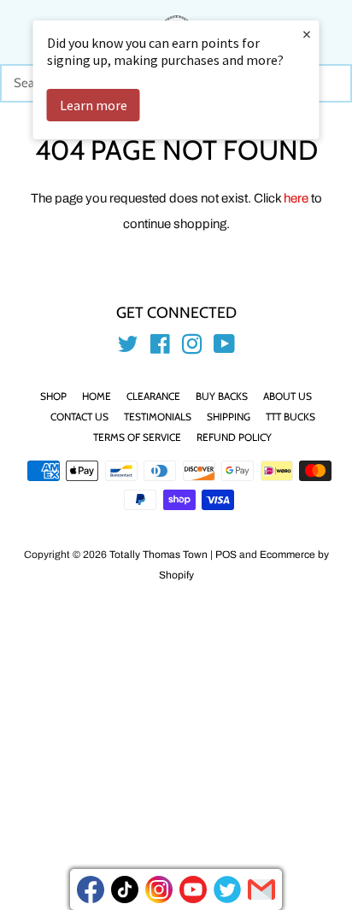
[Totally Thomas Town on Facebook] (160, 348)
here (296, 198)
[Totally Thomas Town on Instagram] (192, 348)
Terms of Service (137, 437)
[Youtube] (193, 889)
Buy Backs (222, 396)
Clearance (153, 396)
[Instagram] (159, 889)
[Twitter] (227, 889)
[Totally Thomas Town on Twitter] (128, 348)
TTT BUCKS (290, 416)
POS (226, 555)
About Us (287, 396)
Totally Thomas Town (158, 555)
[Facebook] (90, 889)
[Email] (261, 889)
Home (96, 396)
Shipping (228, 416)
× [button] (306, 33)
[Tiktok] (125, 889)
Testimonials (157, 416)
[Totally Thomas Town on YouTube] (224, 348)
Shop (53, 396)
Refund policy (234, 437)
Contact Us (79, 416)
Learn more (93, 105)
